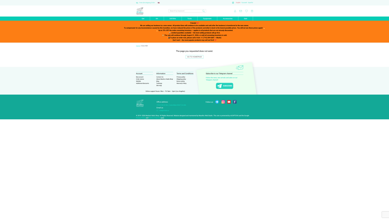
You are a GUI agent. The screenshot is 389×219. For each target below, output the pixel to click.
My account (139, 77)
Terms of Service (154, 118)
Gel (143, 19)
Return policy (181, 81)
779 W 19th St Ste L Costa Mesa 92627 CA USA (171, 105)
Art (157, 19)
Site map (159, 85)
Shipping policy (181, 79)
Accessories (227, 19)
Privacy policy (181, 77)
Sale (245, 19)
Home (138, 46)
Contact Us (159, 77)
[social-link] (217, 102)
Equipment (207, 19)
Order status (140, 79)
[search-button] (203, 11)
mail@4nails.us (164, 110)
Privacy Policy (140, 118)
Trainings (159, 83)
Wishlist (138, 81)
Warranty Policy (181, 83)
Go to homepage (194, 57)
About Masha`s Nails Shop (164, 79)
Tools (189, 19)
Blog (157, 81)
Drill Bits (173, 19)
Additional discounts (142, 83)
